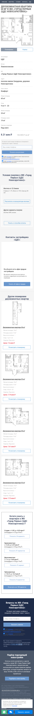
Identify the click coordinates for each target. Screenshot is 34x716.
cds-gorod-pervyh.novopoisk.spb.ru (11, 690)
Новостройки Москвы (25, 698)
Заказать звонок (17, 625)
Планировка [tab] (9, 49)
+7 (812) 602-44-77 (16, 644)
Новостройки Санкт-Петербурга (10, 698)
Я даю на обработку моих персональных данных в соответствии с (14, 630)
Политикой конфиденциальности (10, 159)
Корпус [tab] (25, 49)
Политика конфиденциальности (10, 709)
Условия (18, 2)
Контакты (24, 2)
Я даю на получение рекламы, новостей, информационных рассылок (15, 161)
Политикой (14, 706)
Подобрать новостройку (17, 678)
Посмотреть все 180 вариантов (17, 587)
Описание (4, 2)
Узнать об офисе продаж (17, 284)
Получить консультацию (17, 152)
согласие (9, 156)
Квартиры (11, 2)
